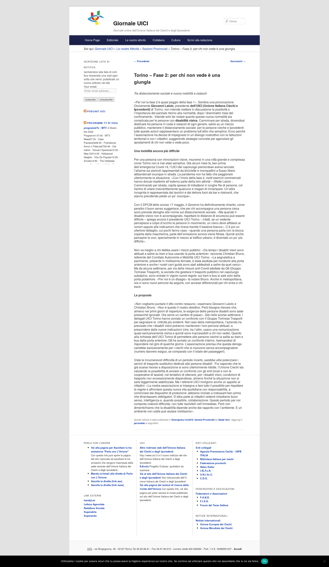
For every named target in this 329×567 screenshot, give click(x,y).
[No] (324, 561)
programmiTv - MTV (95, 128)
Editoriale (112, 40)
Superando (90, 515)
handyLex (89, 500)
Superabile (90, 512)
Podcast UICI (96, 111)
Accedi (238, 549)
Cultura (175, 40)
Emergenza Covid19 (182, 419)
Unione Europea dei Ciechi (216, 524)
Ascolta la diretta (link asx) (106, 481)
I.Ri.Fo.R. (205, 470)
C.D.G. (204, 478)
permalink (139, 423)
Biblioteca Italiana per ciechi (217, 459)
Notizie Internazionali (208, 520)
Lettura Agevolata (94, 504)
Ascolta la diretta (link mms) (107, 485)
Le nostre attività (135, 40)
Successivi (237, 61)
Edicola (144, 466)
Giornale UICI (130, 23)
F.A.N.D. (205, 497)
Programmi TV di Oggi (102, 123)
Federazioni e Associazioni (211, 493)
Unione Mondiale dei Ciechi (216, 528)
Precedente (141, 61)
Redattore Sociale (94, 508)
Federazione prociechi (213, 463)
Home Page (92, 40)
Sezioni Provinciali (204, 419)
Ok (264, 561)
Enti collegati (203, 447)
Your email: (90, 86)
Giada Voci (224, 419)
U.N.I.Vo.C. (206, 474)
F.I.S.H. (204, 501)
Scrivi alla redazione (199, 40)
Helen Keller (207, 467)
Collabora (158, 40)
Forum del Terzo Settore (214, 505)
